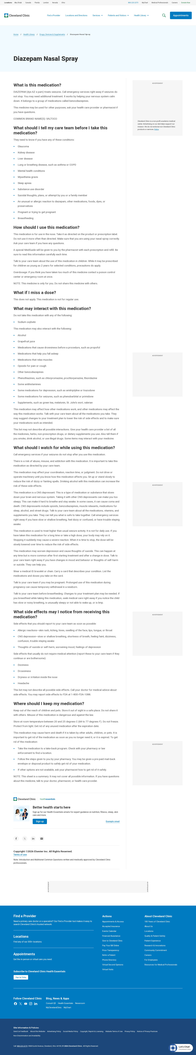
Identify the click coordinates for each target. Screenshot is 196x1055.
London (46, 3)
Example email (113, 821)
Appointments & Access (113, 921)
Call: (20, 1046)
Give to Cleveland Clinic (112, 941)
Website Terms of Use (114, 1031)
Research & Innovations (155, 945)
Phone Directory (109, 960)
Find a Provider (53, 15)
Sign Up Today (21, 977)
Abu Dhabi (18, 3)
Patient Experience (153, 941)
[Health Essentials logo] (47, 799)
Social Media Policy (70, 1031)
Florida (37, 3)
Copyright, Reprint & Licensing (91, 1031)
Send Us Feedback (20, 1031)
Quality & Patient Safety (155, 936)
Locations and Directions (76, 15)
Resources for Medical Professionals (161, 964)
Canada (28, 3)
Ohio (63, 3)
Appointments (181, 15)
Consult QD (51, 1003)
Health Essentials (65, 1003)
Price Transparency (110, 950)
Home (15, 34)
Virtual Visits (107, 969)
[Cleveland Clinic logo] (24, 799)
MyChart (145, 3)
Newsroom (80, 1003)
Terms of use (20, 854)
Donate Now (185, 3)
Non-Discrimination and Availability (26, 1036)
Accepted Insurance (111, 926)
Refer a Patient (108, 955)
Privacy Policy (130, 1031)
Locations (149, 931)
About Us (149, 926)
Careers (175, 3)
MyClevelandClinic (54, 1007)
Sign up (40, 821)
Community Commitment (156, 950)
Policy (156, 129)
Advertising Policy (54, 1031)
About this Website (37, 1031)
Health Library (29, 34)
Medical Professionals (160, 3)
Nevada (55, 3)
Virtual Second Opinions (112, 964)
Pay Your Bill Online (110, 945)
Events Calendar (109, 931)
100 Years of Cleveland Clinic (157, 921)
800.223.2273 (133, 3)
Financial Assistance (111, 936)
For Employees (151, 960)
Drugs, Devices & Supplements (52, 34)
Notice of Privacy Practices (147, 1031)
